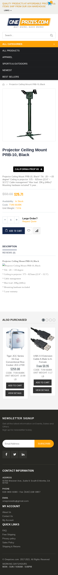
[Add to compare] (36, 230)
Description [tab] (9, 246)
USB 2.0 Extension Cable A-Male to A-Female (42, 359)
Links (6, 10)
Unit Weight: (8, 208)
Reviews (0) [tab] (8, 253)
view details (14, 393)
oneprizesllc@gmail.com (15, 501)
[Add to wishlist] (28, 230)
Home (3, 84)
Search (51, 35)
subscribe (44, 443)
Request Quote (29, 221)
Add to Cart (15, 230)
